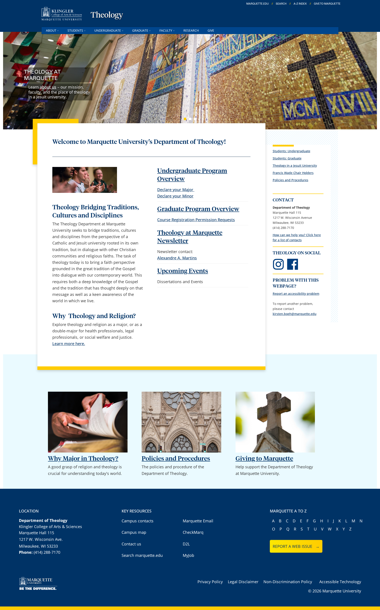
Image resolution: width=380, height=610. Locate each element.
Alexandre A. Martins (177, 258)
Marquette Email (198, 520)
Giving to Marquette (264, 459)
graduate (140, 30)
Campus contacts (137, 520)
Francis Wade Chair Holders (293, 173)
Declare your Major (175, 189)
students (75, 30)
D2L (186, 544)
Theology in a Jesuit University (295, 165)
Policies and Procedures (290, 180)
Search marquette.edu (142, 555)
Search (281, 3)
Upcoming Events (182, 271)
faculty (165, 30)
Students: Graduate (287, 158)
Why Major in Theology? (83, 459)
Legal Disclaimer (243, 581)
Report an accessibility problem (296, 293)
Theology (107, 15)
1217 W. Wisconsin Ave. (41, 539)
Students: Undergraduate (291, 151)
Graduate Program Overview (198, 209)
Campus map (134, 532)
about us (48, 87)
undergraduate (107, 30)
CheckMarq (193, 532)
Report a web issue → (296, 546)
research (191, 30)
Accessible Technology (340, 581)
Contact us (131, 544)
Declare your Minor (175, 196)
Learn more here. (68, 343)
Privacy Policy (210, 581)
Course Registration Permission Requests (196, 219)
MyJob (188, 555)
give (211, 30)
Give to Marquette (327, 3)
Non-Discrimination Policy (287, 581)
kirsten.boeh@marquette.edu (294, 314)
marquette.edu (257, 3)
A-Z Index (300, 3)
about (51, 30)
